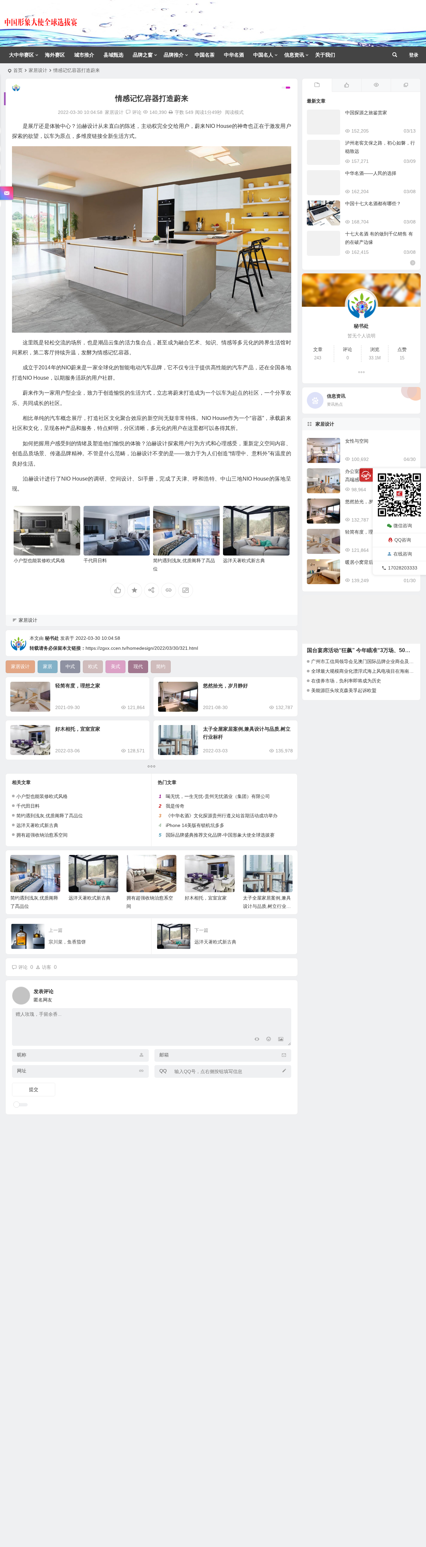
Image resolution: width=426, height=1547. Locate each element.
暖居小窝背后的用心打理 (370, 562)
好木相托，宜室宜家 (77, 729)
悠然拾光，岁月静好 (225, 685)
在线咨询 (402, 554)
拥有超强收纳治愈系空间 (42, 835)
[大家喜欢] (346, 85)
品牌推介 (174, 55)
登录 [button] (413, 55)
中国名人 (263, 55)
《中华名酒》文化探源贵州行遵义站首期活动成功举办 (222, 815)
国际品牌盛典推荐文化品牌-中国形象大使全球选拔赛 (220, 835)
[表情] (268, 1039)
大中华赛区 (21, 55)
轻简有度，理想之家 (77, 685)
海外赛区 (55, 55)
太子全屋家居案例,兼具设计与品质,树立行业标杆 (267, 906)
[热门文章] (376, 85)
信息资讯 (294, 55)
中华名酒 (234, 55)
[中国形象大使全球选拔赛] (41, 28)
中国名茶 (205, 55)
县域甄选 (113, 55)
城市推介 (84, 55)
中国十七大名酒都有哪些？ (373, 203)
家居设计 (38, 70)
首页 (18, 70)
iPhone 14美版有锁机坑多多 (195, 825)
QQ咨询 (402, 540)
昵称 (21, 1054)
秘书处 (52, 638)
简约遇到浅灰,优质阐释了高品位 (49, 815)
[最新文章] (317, 85)
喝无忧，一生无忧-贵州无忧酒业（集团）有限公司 (218, 796)
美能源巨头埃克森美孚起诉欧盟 (343, 690)
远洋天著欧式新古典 (244, 560)
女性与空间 (356, 441)
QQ (163, 1070)
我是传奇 (175, 806)
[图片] (280, 1039)
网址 (21, 1070)
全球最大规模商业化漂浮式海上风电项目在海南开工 (364, 671)
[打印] (170, 112)
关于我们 (325, 55)
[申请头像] (285, 994)
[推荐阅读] (405, 85)
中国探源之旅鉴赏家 (366, 112)
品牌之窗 (143, 55)
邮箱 (164, 1054)
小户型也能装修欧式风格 (39, 560)
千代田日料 (95, 560)
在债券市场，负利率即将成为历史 (346, 680)
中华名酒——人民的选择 (370, 173)
